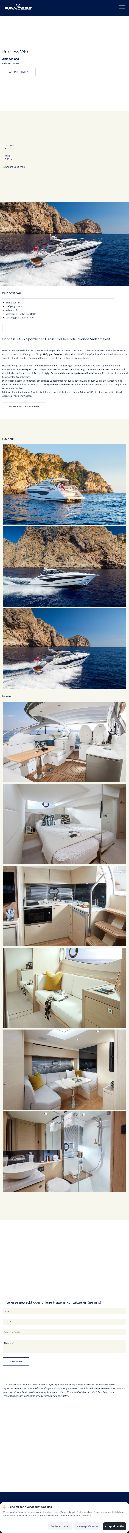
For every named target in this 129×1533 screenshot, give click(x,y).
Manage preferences (87, 1526)
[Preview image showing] (64, 484)
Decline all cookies (60, 1526)
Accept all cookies (114, 1526)
